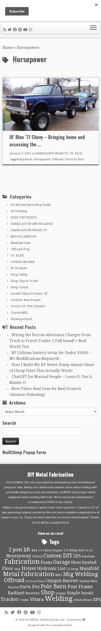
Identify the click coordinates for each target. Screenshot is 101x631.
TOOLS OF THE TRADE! (28, 306)
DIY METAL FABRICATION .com (45, 619)
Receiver (33, 593)
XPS (97, 599)
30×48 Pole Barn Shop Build (30, 204)
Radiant (16, 593)
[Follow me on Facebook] (15, 29)
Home (7, 47)
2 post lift (19, 550)
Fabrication (22, 561)
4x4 (34, 550)
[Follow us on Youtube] (26, 29)
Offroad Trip (20, 249)
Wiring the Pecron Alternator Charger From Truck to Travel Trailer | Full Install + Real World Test (50, 341)
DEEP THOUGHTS (24, 217)
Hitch (17, 569)
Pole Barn (53, 586)
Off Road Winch (35, 581)
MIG (58, 575)
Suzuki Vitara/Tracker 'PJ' (29, 293)
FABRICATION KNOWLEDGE (32, 224)
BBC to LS (86, 550)
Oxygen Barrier (62, 580)
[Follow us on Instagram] (31, 29)
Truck (69, 159)
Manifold (89, 568)
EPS (77, 556)
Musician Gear (21, 243)
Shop (48, 592)
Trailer (24, 600)
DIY (68, 555)
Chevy (37, 556)
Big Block (25, 159)
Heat (76, 562)
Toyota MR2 (19, 312)
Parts (25, 586)
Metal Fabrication (28, 574)
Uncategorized (21, 319)
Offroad (57, 159)
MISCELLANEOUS (23, 236)
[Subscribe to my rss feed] (5, 29)
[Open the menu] (93, 27)
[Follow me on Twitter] (10, 29)
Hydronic (47, 568)
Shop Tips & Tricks (24, 281)
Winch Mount (83, 600)
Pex (36, 586)
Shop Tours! (20, 287)
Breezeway (18, 556)
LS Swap (72, 569)
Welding (59, 599)
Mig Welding (80, 574)
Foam (46, 562)
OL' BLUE (76, 153)
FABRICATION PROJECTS (52, 153)
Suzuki (87, 593)
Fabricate (88, 556)
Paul (81, 159)
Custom (52, 556)
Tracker (9, 599)
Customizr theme (61, 625)
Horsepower (42, 159)
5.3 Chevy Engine (50, 550)
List (62, 568)
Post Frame (80, 586)
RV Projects (19, 268)
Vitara (37, 599)
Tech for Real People (26, 300)
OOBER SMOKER (23, 262)
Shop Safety (19, 274)
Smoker (61, 593)
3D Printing (19, 211)
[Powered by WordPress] (83, 619)
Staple (73, 593)
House (28, 568)
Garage (61, 562)
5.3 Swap (70, 550)
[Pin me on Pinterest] (20, 29)
